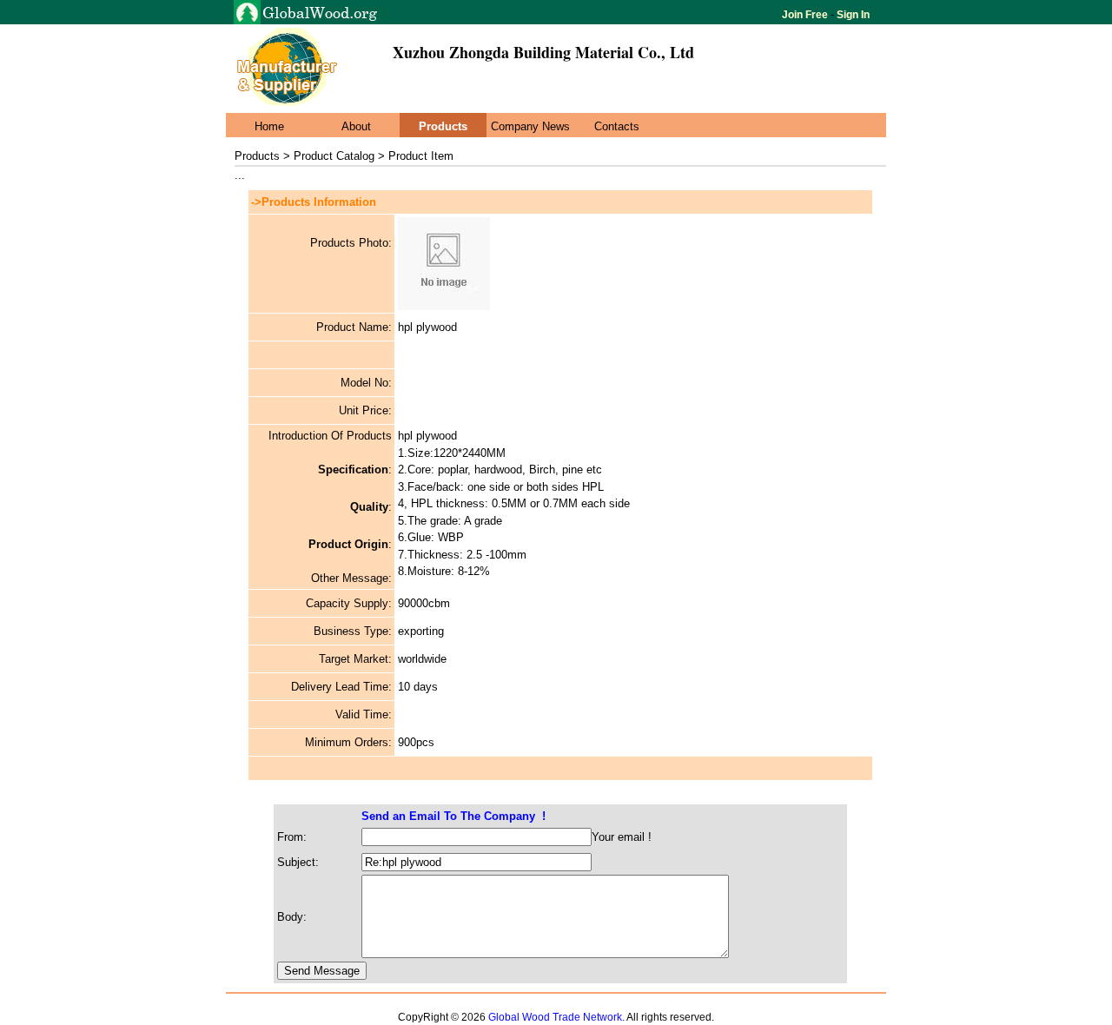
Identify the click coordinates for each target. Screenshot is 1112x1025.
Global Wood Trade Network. (556, 1017)
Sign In (852, 15)
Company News (530, 126)
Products (443, 126)
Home (269, 126)
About (356, 126)
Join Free (806, 15)
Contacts (616, 126)
